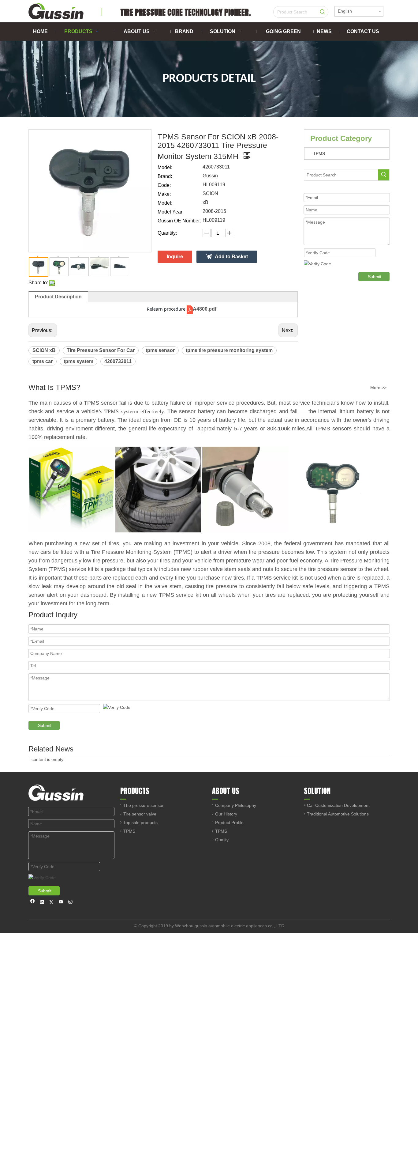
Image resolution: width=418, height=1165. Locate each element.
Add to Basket (231, 256)
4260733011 (118, 361)
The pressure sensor (143, 805)
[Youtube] (61, 902)
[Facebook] (32, 902)
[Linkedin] (42, 902)
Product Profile (229, 822)
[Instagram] (70, 902)
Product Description (58, 296)
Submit (374, 276)
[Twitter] (51, 902)
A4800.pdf (204, 309)
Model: (165, 167)
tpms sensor (160, 350)
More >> (378, 387)
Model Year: (171, 211)
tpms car (42, 361)
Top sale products (140, 822)
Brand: (165, 176)
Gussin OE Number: (179, 220)
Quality (222, 839)
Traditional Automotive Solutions (338, 813)
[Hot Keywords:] (322, 11)
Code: (164, 185)
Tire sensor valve (139, 813)
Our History (226, 813)
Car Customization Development (338, 805)
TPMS (319, 153)
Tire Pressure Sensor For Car (101, 350)
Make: (164, 194)
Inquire (175, 256)
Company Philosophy (235, 805)
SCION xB (44, 350)
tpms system (78, 361)
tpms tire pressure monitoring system (229, 350)
